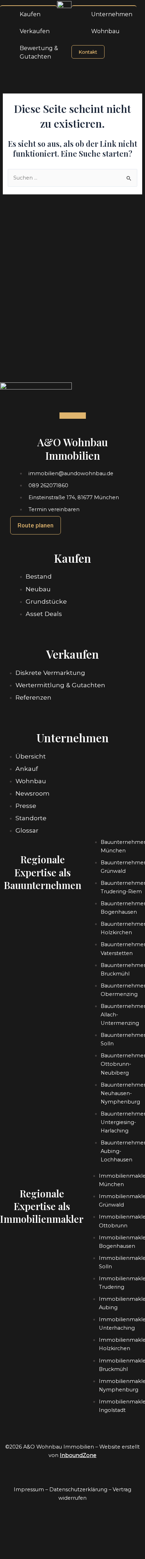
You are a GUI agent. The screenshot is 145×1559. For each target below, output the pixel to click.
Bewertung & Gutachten (39, 52)
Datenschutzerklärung (78, 1489)
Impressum (29, 1489)
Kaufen (30, 14)
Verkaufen (35, 31)
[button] (28, 2)
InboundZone (78, 1455)
